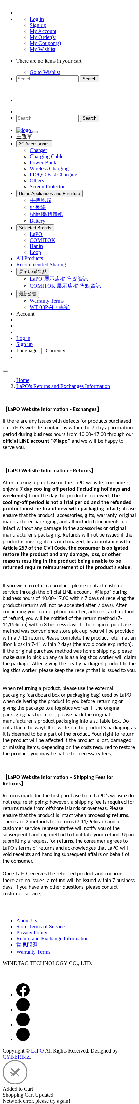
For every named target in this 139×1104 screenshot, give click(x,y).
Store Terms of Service (40, 926)
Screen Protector (47, 186)
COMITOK (42, 240)
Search (89, 78)
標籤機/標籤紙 (46, 214)
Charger (38, 150)
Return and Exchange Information (52, 938)
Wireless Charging (49, 168)
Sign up (38, 25)
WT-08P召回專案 (50, 307)
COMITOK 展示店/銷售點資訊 (65, 286)
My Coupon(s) (45, 43)
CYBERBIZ (16, 1057)
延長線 (38, 207)
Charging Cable (46, 156)
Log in (37, 19)
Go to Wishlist (45, 72)
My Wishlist (42, 49)
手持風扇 (40, 200)
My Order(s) (43, 37)
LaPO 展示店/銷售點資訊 (59, 279)
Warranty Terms (47, 301)
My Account (43, 31)
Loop (35, 252)
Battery (37, 221)
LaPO (36, 234)
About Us (26, 920)
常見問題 (27, 945)
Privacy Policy (31, 932)
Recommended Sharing (41, 264)
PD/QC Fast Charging (53, 174)
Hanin (36, 246)
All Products (29, 258)
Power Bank (43, 162)
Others (37, 180)
